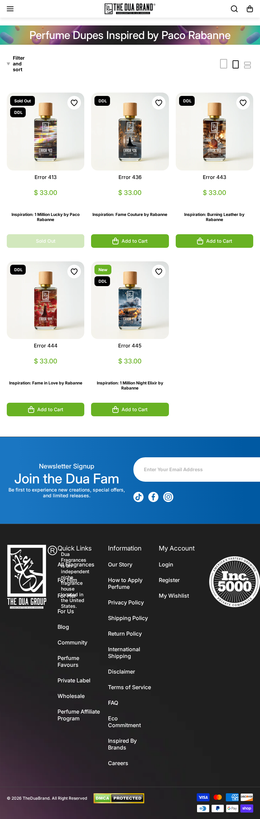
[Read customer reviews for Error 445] (130, 369)
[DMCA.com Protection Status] (118, 797)
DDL (18, 112)
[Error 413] (45, 131)
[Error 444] (45, 300)
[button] (249, 8)
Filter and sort (19, 63)
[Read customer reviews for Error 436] (130, 201)
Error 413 (46, 177)
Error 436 (130, 177)
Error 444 (46, 345)
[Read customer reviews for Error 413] (45, 201)
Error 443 (214, 177)
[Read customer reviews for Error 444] (45, 369)
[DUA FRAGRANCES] (130, 9)
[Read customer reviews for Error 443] (214, 201)
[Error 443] (214, 131)
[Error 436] (130, 131)
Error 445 (130, 345)
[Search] (234, 8)
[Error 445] (130, 300)
